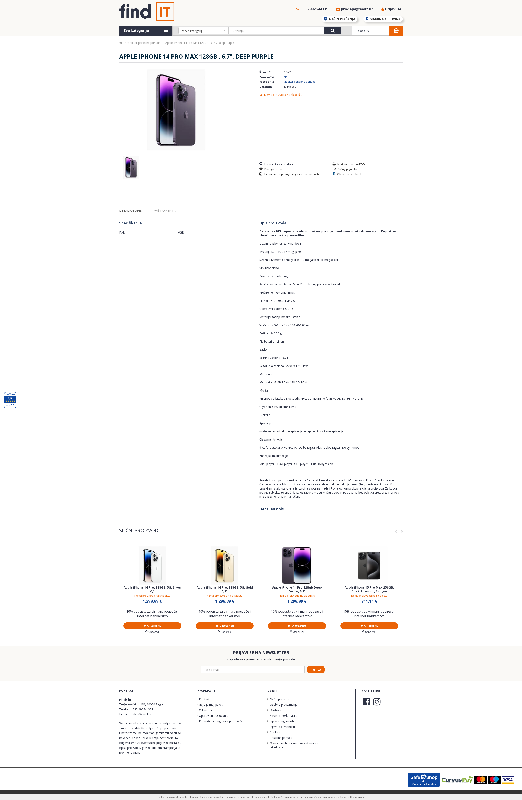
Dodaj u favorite (274, 169)
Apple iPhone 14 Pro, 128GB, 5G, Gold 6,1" (225, 589)
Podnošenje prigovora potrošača (221, 721)
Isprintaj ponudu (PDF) (351, 164)
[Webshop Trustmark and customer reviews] (424, 779)
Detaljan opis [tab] (130, 210)
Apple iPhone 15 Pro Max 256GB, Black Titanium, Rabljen (369, 589)
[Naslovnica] (120, 43)
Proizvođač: (267, 77)
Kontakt (204, 699)
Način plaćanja (279, 699)
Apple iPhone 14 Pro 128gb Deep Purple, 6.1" (297, 589)
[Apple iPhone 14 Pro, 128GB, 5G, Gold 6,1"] (225, 565)
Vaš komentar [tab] (165, 210)
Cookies (275, 732)
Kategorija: (267, 81)
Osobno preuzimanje (283, 705)
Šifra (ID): (265, 72)
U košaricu (154, 626)
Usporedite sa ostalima (278, 164)
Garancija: (266, 86)
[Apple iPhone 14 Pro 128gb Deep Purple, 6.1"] (297, 565)
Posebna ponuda (281, 738)
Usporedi (153, 632)
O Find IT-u (206, 710)
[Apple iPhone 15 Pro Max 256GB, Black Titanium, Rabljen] (369, 565)
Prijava (316, 669)
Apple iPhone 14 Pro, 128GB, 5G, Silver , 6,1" (152, 589)
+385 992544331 (142, 709)
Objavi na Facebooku (350, 174)
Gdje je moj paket (211, 705)
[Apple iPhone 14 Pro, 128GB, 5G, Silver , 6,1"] (152, 565)
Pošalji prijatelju (347, 169)
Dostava (275, 710)
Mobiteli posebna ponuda (300, 81)
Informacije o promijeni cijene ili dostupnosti (291, 174)
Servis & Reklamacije (283, 716)
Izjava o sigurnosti (282, 721)
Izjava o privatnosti (282, 727)
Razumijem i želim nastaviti (298, 797)
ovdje (361, 797)
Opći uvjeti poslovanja (213, 716)
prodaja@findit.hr (140, 714)
